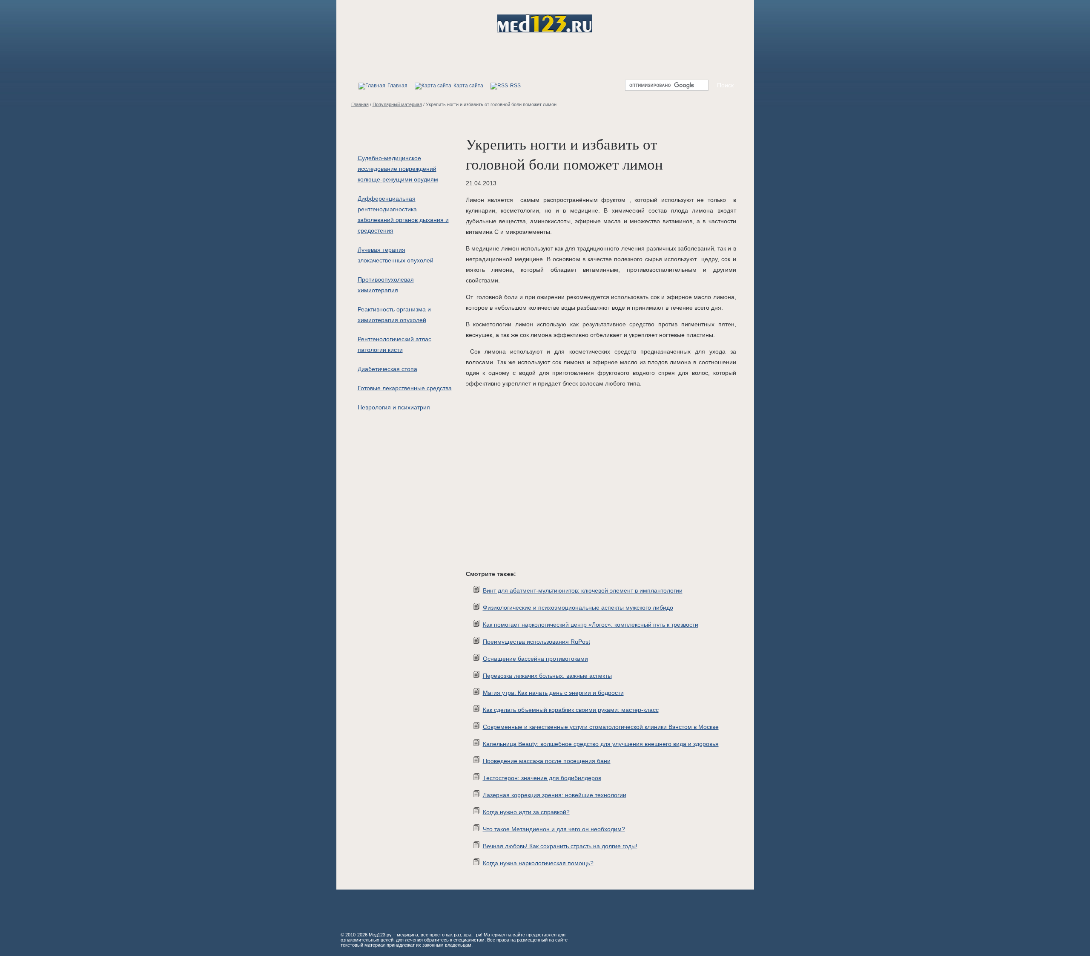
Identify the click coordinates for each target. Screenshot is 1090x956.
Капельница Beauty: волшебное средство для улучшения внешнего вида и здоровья (601, 743)
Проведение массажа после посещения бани (547, 760)
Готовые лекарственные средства (405, 388)
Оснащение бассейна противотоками (535, 658)
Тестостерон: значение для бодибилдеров (542, 778)
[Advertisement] (589, 480)
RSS (515, 86)
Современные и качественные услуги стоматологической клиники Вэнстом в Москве (601, 726)
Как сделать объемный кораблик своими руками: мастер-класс (571, 709)
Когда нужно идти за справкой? (526, 812)
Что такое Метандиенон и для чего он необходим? (554, 829)
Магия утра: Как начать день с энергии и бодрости (553, 692)
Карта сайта (468, 86)
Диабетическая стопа (387, 369)
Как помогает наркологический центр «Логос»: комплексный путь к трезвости (590, 624)
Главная (397, 86)
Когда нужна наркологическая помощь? (538, 863)
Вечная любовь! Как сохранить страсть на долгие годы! (560, 846)
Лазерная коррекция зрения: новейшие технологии (554, 795)
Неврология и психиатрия (394, 407)
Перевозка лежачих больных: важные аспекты (547, 675)
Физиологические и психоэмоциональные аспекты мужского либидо (578, 607)
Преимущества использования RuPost (536, 641)
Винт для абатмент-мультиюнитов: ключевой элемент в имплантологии (583, 590)
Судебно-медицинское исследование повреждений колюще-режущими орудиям (398, 169)
